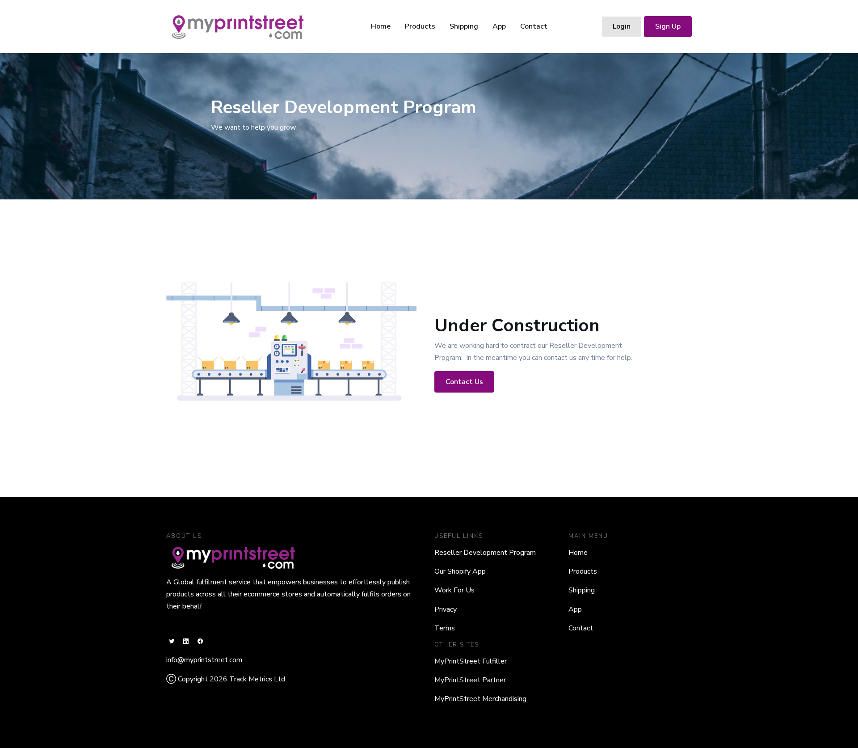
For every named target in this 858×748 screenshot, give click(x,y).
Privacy (445, 609)
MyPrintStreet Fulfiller (470, 661)
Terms (444, 628)
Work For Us (454, 590)
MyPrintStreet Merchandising (480, 699)
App (499, 26)
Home (381, 26)
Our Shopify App (460, 571)
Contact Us (464, 382)
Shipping (464, 26)
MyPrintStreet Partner (470, 680)
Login (622, 26)
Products (420, 26)
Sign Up (668, 26)
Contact (533, 26)
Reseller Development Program (485, 553)
